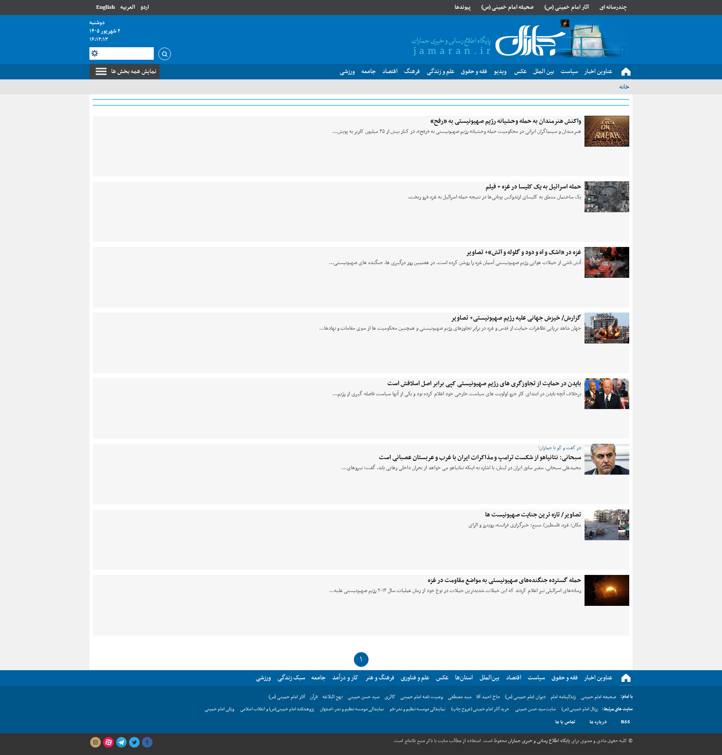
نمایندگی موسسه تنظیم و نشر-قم (417, 709)
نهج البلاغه (333, 697)
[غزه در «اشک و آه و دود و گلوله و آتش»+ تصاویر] (607, 262)
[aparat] (108, 742)
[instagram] (95, 742)
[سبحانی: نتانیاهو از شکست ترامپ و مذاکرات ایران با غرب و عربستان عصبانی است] (607, 459)
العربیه (127, 7)
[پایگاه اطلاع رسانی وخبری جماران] (487, 41)
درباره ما (598, 722)
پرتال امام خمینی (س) (580, 709)
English (105, 7)
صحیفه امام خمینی (598, 697)
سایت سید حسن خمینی (535, 709)
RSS (625, 722)
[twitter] (134, 742)
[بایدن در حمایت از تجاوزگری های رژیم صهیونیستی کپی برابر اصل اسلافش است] (607, 393)
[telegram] (121, 742)
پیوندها (462, 7)
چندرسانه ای (613, 7)
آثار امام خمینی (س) (566, 7)
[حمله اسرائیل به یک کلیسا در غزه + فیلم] (607, 196)
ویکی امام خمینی (219, 709)
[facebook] (147, 742)
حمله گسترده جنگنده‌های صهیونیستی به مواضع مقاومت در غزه (504, 580)
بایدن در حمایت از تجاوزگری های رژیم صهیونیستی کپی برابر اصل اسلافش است (484, 383)
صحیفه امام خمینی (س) (507, 7)
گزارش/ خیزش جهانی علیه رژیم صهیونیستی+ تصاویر (516, 318)
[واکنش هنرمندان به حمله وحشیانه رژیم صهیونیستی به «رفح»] (607, 131)
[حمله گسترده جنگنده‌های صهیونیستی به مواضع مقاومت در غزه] (607, 590)
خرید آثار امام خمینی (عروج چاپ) (480, 709)
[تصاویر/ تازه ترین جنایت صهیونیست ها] (607, 524)
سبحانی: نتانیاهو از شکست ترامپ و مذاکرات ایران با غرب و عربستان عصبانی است (480, 457)
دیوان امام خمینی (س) (525, 697)
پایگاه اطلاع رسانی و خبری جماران (538, 741)
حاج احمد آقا (488, 697)
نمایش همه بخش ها (133, 71)
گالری (389, 697)
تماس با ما (565, 722)
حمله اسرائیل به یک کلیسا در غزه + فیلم (533, 186)
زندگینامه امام (563, 697)
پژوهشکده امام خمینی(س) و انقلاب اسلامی (277, 709)
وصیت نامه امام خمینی (421, 697)
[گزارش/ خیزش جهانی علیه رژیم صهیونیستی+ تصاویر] (607, 328)
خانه (624, 86)
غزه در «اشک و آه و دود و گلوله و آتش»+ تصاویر (523, 252)
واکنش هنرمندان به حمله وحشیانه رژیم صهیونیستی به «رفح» (505, 121)
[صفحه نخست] (626, 72)
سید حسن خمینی (363, 697)
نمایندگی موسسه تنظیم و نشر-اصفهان (352, 709)
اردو (144, 7)
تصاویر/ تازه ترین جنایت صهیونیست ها (533, 514)
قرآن (314, 697)
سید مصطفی (459, 697)
